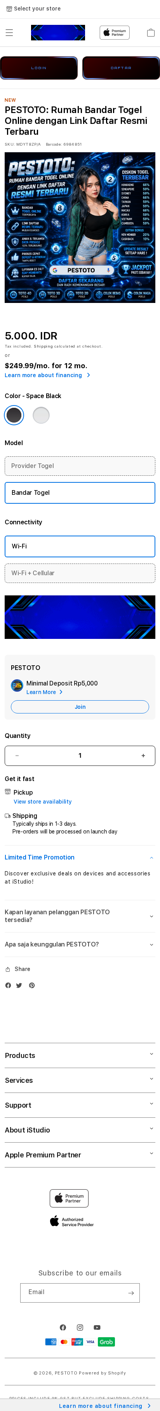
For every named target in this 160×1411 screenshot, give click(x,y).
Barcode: (54, 144)
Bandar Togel (31, 492)
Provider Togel (32, 466)
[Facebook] (10, 987)
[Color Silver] (41, 415)
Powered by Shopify (102, 1373)
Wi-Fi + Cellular (33, 573)
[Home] (58, 32)
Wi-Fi (19, 546)
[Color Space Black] (14, 415)
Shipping (43, 346)
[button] (9, 32)
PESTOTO (66, 1373)
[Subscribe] (130, 1293)
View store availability (43, 802)
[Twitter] (21, 987)
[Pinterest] (33, 987)
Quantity (17, 735)
